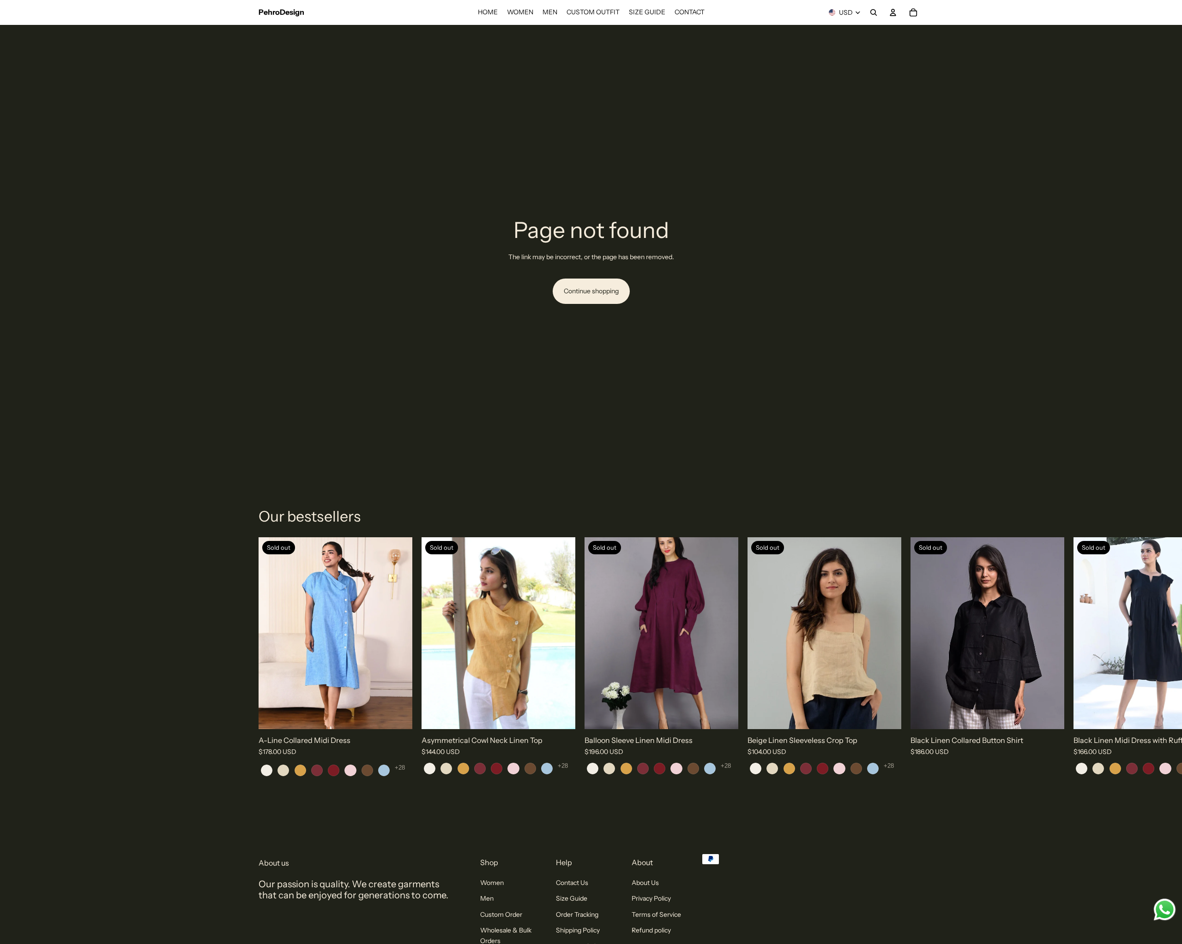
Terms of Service (656, 914)
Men (487, 898)
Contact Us (572, 883)
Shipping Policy (578, 930)
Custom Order (501, 914)
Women (492, 883)
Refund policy (651, 930)
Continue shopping (591, 291)
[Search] (873, 12)
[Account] (893, 12)
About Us (645, 883)
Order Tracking (577, 914)
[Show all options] (400, 767)
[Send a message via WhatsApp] (1164, 909)
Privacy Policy (651, 898)
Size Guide (571, 898)
